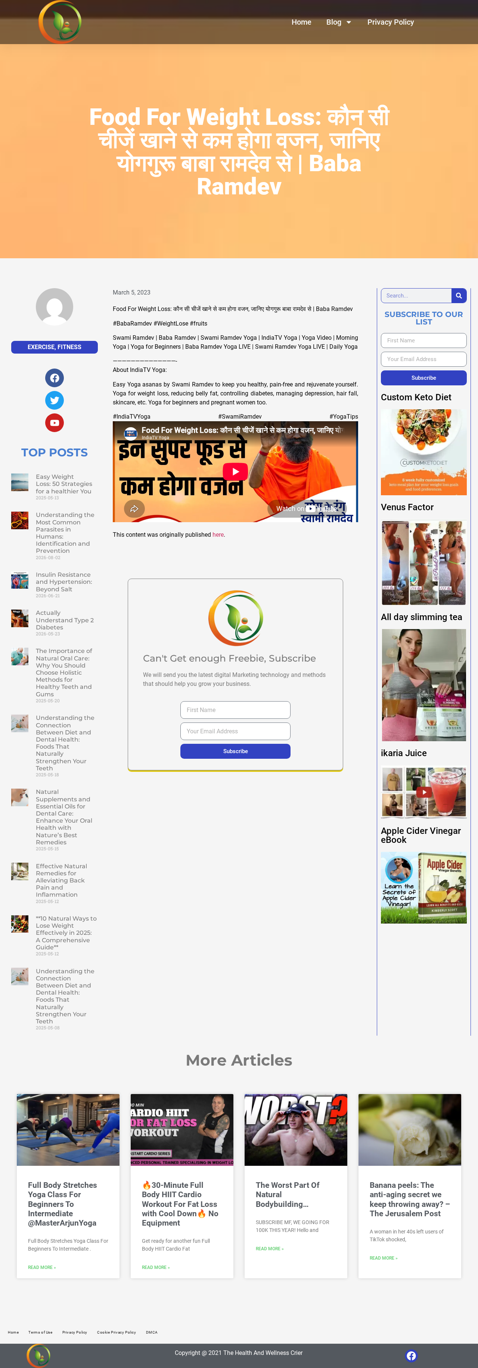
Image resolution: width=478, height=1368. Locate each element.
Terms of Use (40, 1332)
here (218, 534)
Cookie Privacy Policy (116, 1332)
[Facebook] (411, 1355)
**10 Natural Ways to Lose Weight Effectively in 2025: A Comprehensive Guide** (66, 933)
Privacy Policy (390, 22)
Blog (333, 22)
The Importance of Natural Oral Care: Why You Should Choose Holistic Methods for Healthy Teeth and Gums (64, 672)
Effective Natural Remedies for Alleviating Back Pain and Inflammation (61, 881)
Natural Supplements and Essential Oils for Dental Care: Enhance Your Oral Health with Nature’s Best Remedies (64, 816)
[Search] (458, 296)
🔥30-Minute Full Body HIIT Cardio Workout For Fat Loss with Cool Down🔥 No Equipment (180, 1204)
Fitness (69, 347)
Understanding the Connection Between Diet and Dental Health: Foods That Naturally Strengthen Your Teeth (65, 742)
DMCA (152, 1332)
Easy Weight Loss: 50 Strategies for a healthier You (64, 483)
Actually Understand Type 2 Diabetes (65, 620)
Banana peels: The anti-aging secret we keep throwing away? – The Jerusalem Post (410, 1199)
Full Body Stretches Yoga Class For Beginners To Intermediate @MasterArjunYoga (62, 1204)
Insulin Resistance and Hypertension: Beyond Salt (64, 581)
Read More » (42, 1267)
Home (301, 22)
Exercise (41, 347)
